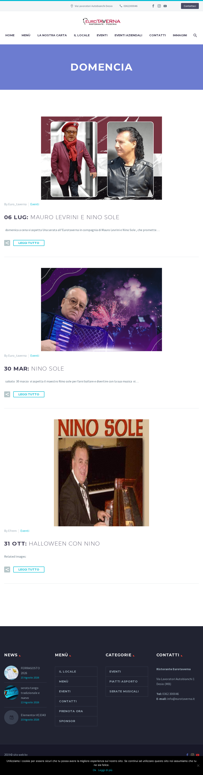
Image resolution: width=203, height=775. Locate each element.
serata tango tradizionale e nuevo (30, 693)
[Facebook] (153, 6)
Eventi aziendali (128, 35)
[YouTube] (165, 6)
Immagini (180, 35)
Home (9, 35)
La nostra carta (52, 35)
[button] (7, 243)
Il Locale (82, 35)
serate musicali (124, 691)
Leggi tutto (28, 243)
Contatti (157, 35)
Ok (94, 770)
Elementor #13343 (33, 715)
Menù (26, 35)
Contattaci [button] (190, 6)
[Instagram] (159, 6)
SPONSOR (67, 721)
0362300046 (130, 6)
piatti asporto (123, 681)
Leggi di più (105, 770)
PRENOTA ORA (71, 711)
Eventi (102, 35)
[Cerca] (195, 35)
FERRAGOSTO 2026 (30, 670)
